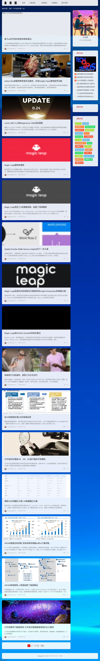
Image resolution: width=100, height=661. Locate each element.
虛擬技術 (89, 130)
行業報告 (44, 3)
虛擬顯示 (79, 146)
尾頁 (42, 645)
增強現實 (79, 127)
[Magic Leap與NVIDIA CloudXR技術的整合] (36, 318)
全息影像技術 (80, 143)
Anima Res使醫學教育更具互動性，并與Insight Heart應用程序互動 (33, 81)
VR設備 (79, 156)
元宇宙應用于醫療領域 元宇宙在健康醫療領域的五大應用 (29, 627)
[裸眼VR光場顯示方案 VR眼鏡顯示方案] (36, 486)
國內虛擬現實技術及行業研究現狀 (87, 83)
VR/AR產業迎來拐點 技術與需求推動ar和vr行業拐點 (26, 543)
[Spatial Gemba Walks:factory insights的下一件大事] (36, 234)
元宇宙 (79, 133)
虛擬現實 (79, 130)
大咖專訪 (54, 3)
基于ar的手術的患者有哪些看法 (18, 39)
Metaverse (80, 149)
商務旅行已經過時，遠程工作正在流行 (21, 375)
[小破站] (90, 43)
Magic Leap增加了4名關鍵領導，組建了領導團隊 (25, 207)
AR (85, 123)
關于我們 (65, 3)
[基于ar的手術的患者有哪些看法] (36, 23)
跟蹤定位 (79, 159)
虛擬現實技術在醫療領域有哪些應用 (88, 87)
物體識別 (79, 162)
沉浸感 (88, 146)
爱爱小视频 (3, 660)
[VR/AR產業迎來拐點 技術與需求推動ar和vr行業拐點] (36, 528)
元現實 (89, 149)
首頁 (23, 3)
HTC (78, 140)
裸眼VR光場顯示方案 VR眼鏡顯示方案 (21, 501)
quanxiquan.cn (11, 48)
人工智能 (88, 136)
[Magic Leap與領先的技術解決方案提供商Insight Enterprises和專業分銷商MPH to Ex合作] (36, 276)
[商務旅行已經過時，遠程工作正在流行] (36, 360)
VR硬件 (88, 153)
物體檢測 (88, 159)
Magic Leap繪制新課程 (14, 165)
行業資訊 (32, 3)
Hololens (79, 153)
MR (89, 143)
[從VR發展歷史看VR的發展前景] (36, 402)
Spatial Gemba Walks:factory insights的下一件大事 (26, 249)
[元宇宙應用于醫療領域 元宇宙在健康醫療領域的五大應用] (36, 612)
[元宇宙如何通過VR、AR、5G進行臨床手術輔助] (36, 444)
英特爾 (86, 140)
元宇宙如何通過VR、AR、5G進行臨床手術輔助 (25, 459)
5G (86, 133)
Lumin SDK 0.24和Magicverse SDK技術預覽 (23, 123)
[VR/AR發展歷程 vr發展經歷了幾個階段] (36, 570)
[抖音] (95, 43)
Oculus (79, 136)
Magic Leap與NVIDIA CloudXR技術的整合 (22, 333)
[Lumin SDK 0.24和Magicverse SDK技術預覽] (36, 108)
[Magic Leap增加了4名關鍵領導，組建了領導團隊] (36, 192)
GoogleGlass (88, 156)
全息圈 (46, 656)
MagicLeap (90, 127)
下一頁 (37, 645)
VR (78, 123)
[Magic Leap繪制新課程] (36, 150)
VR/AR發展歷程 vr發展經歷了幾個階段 (21, 585)
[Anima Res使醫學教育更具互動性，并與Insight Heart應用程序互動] (36, 65)
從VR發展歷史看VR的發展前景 (17, 417)
